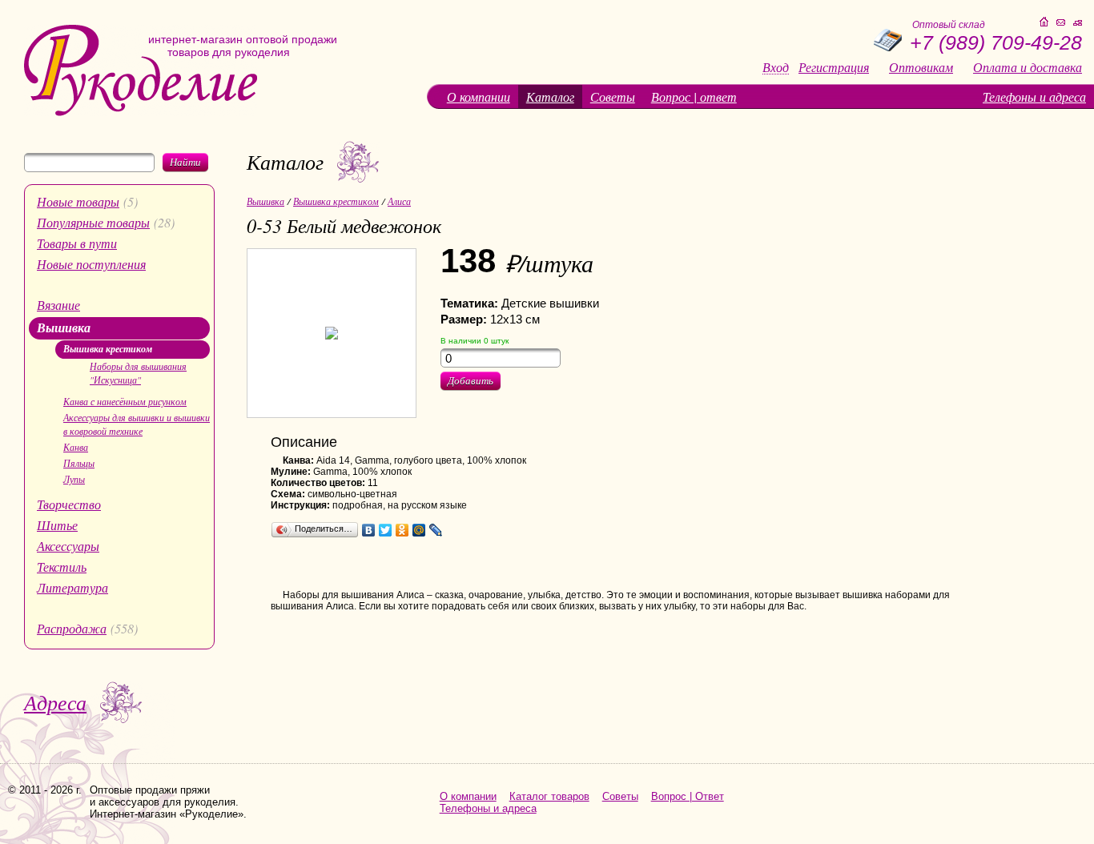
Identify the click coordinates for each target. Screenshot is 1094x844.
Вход (775, 67)
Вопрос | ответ (694, 96)
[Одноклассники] (402, 530)
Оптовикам (921, 67)
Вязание (58, 304)
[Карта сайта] (1077, 23)
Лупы (74, 478)
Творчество (69, 504)
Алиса (399, 201)
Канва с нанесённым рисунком (125, 401)
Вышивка (63, 327)
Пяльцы (79, 462)
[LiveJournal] (436, 530)
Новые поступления (91, 263)
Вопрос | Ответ (687, 796)
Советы (612, 96)
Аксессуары (68, 545)
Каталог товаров (549, 796)
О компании (478, 96)
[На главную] (140, 113)
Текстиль (61, 566)
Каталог (550, 96)
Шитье (57, 524)
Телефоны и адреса (1034, 96)
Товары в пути (77, 243)
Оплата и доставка (1027, 67)
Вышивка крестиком (107, 349)
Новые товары (78, 201)
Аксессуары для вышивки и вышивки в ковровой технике (136, 424)
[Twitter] (385, 530)
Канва (75, 446)
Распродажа (72, 628)
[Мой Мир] (419, 530)
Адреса (55, 702)
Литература (72, 587)
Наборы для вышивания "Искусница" (138, 373)
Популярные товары (93, 222)
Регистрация (833, 67)
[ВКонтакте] (368, 530)
